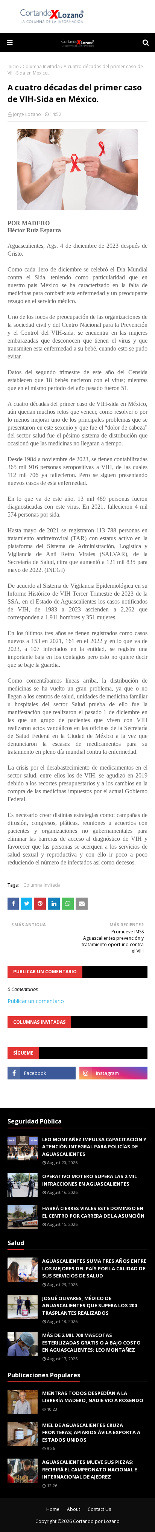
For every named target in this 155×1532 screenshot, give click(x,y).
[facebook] (42, 1073)
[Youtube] (42, 1089)
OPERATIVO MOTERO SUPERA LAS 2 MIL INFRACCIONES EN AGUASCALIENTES (89, 1180)
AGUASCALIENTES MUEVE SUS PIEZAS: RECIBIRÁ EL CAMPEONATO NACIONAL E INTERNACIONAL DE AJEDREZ (89, 1469)
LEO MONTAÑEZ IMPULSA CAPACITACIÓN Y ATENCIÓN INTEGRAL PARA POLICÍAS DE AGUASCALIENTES (94, 1146)
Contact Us (99, 1509)
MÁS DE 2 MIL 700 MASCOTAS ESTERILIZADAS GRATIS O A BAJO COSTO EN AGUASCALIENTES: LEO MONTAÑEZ (91, 1342)
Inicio (13, 66)
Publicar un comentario (36, 1001)
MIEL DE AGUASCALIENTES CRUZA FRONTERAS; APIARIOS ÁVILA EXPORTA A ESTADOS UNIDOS (91, 1432)
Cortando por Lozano (96, 1521)
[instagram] (113, 1073)
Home (52, 1509)
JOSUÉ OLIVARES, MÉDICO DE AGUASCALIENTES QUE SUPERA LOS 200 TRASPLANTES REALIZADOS (89, 1305)
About (73, 1509)
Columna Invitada (41, 66)
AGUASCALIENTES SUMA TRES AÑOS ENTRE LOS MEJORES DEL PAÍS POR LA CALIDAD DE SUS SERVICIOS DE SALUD (94, 1268)
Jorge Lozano (27, 114)
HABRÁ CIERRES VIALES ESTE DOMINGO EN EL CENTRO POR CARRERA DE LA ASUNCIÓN (93, 1212)
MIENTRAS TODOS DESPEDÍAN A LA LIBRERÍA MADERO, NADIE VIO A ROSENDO (92, 1397)
